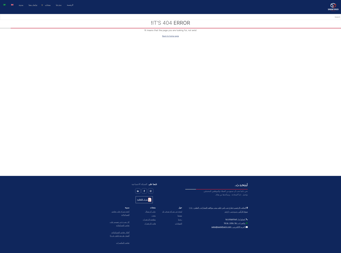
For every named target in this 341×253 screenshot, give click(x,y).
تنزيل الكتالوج (142, 199)
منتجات (48, 5)
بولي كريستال (150, 211)
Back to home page (170, 36)
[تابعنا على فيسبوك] (144, 191)
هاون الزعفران (150, 223)
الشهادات (178, 223)
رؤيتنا (180, 219)
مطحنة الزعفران (149, 219)
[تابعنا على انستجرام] (150, 191)
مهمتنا (180, 215)
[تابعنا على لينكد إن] (138, 191)
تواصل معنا (33, 5)
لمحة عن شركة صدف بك (172, 211)
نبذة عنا (59, 5)
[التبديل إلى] (12, 5)
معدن (153, 215)
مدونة (21, 5)
